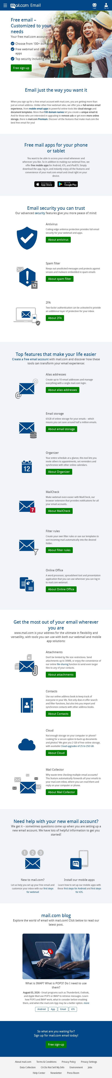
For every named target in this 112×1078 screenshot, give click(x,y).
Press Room (73, 1073)
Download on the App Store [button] (44, 184)
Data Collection (28, 1067)
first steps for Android (75, 888)
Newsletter (56, 1073)
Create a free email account (30, 359)
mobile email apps (38, 108)
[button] (21, 67)
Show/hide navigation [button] (5, 5)
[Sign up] (106, 5)
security (40, 213)
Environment (76, 1067)
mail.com (19, 6)
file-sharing (62, 664)
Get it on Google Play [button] (67, 184)
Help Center (39, 1073)
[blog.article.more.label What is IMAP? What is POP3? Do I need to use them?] (56, 956)
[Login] (94, 5)
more (86, 1003)
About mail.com (23, 1061)
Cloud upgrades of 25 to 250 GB (77, 746)
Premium (43, 119)
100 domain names (54, 112)
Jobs (90, 1067)
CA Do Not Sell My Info (52, 1067)
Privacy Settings (89, 1061)
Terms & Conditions (46, 1061)
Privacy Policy (69, 1061)
